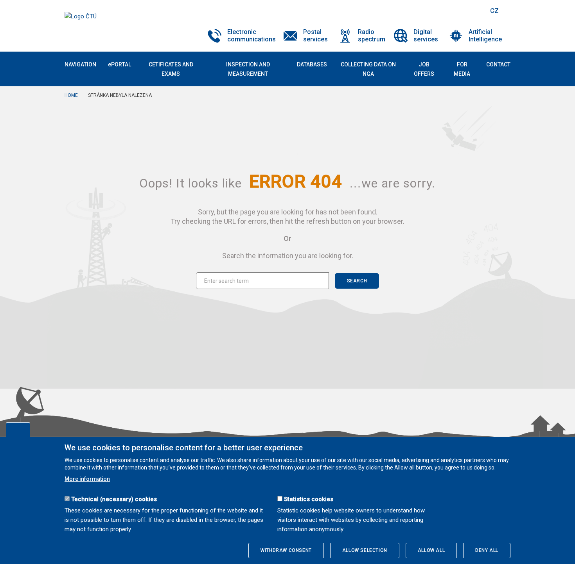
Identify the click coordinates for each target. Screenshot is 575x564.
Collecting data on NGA (368, 69)
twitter (441, 10)
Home (71, 95)
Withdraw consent (286, 550)
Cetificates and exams (171, 69)
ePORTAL (119, 64)
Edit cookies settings (18, 429)
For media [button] (462, 69)
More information (87, 479)
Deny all (486, 550)
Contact (498, 64)
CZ (494, 10)
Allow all (431, 550)
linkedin (455, 10)
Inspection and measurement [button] (248, 69)
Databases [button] (312, 64)
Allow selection (364, 550)
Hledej (474, 10)
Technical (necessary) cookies (114, 499)
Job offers (424, 69)
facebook (427, 10)
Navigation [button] (80, 64)
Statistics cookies (308, 499)
